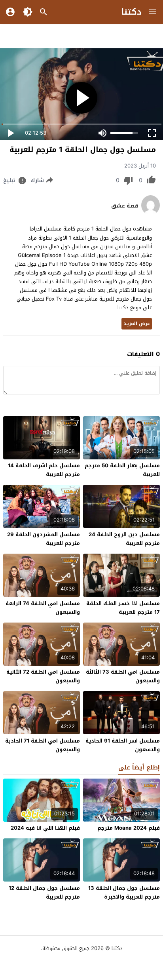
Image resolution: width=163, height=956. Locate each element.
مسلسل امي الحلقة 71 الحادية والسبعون (42, 745)
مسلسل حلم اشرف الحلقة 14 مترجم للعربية (44, 470)
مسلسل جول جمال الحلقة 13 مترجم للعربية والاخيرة (124, 892)
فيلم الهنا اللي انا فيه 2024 (45, 828)
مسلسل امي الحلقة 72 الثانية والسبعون (43, 676)
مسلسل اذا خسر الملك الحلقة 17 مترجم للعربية (123, 607)
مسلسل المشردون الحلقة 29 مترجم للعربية (43, 538)
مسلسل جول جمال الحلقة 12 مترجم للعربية (44, 892)
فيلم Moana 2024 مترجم (128, 828)
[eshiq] (150, 213)
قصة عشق (124, 206)
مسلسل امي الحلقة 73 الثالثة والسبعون (123, 676)
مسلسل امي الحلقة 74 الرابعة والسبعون (43, 607)
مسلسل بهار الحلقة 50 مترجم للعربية (122, 470)
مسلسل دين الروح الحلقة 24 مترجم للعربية (124, 538)
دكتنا (131, 12)
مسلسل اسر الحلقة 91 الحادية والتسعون (122, 745)
